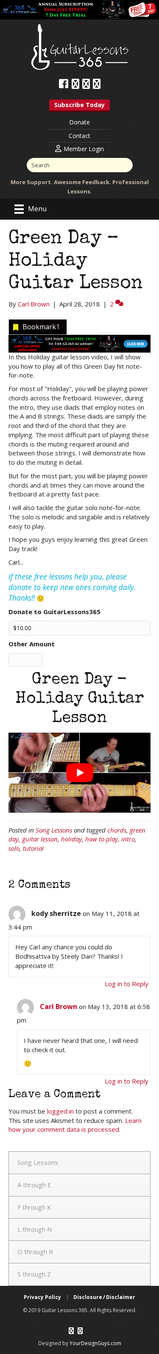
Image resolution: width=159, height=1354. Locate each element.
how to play (101, 839)
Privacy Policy (42, 1297)
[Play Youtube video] (79, 772)
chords (116, 830)
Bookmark (41, 326)
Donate (79, 122)
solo (14, 848)
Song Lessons (54, 830)
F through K (34, 1207)
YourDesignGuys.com (95, 1343)
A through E (34, 1184)
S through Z (34, 1274)
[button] (79, 105)
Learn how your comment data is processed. (75, 1125)
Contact (79, 136)
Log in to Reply (126, 983)
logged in (60, 1111)
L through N (34, 1229)
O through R (35, 1251)
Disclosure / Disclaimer (104, 1297)
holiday (71, 839)
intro (128, 839)
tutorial (33, 848)
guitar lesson (40, 839)
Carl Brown (58, 1006)
